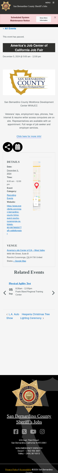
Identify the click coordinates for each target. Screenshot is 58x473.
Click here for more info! (29, 136)
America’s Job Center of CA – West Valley (26, 250)
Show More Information (43, 19)
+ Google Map (19, 260)
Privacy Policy (11, 469)
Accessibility (25, 469)
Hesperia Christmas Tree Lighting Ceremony (35, 316)
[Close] (55, 17)
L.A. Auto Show (12, 316)
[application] (36, 185)
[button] (36, 199)
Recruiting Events (11, 197)
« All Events (9, 28)
